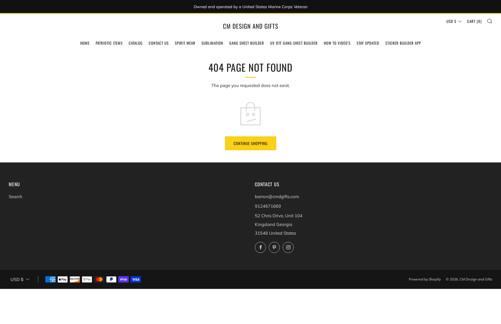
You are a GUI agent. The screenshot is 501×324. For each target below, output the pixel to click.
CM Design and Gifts (250, 26)
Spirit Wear (185, 43)
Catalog (136, 43)
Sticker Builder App (403, 43)
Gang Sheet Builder (246, 43)
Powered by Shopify (425, 279)
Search (15, 196)
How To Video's (337, 43)
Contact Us (159, 43)
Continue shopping (251, 143)
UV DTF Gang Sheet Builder (294, 43)
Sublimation (212, 43)
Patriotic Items (109, 43)
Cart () (474, 21)
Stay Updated (368, 43)
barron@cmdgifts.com (277, 196)
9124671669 (268, 206)
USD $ (451, 21)
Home (85, 43)
